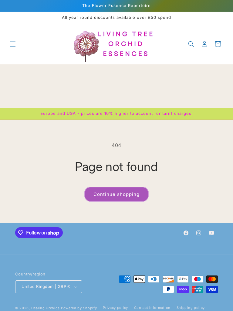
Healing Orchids (45, 308)
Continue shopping (116, 194)
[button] (12, 44)
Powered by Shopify (79, 308)
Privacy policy (115, 308)
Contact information (152, 308)
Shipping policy (191, 308)
